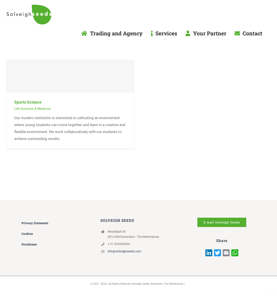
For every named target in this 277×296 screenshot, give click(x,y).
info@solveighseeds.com (124, 251)
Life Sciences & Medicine (32, 109)
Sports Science (70, 76)
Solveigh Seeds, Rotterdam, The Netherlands (157, 283)
